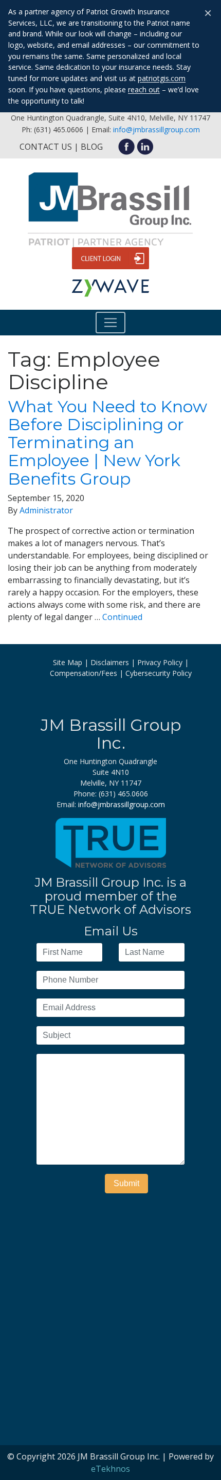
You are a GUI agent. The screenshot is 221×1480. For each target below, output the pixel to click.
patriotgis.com (162, 78)
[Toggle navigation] (110, 322)
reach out (144, 89)
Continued (122, 617)
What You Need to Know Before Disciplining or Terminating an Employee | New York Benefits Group (107, 442)
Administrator (46, 510)
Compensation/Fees (83, 673)
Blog (92, 146)
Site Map (67, 662)
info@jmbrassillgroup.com (156, 129)
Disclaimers (109, 662)
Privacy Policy (159, 662)
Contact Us (46, 146)
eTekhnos (110, 1468)
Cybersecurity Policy (158, 673)
